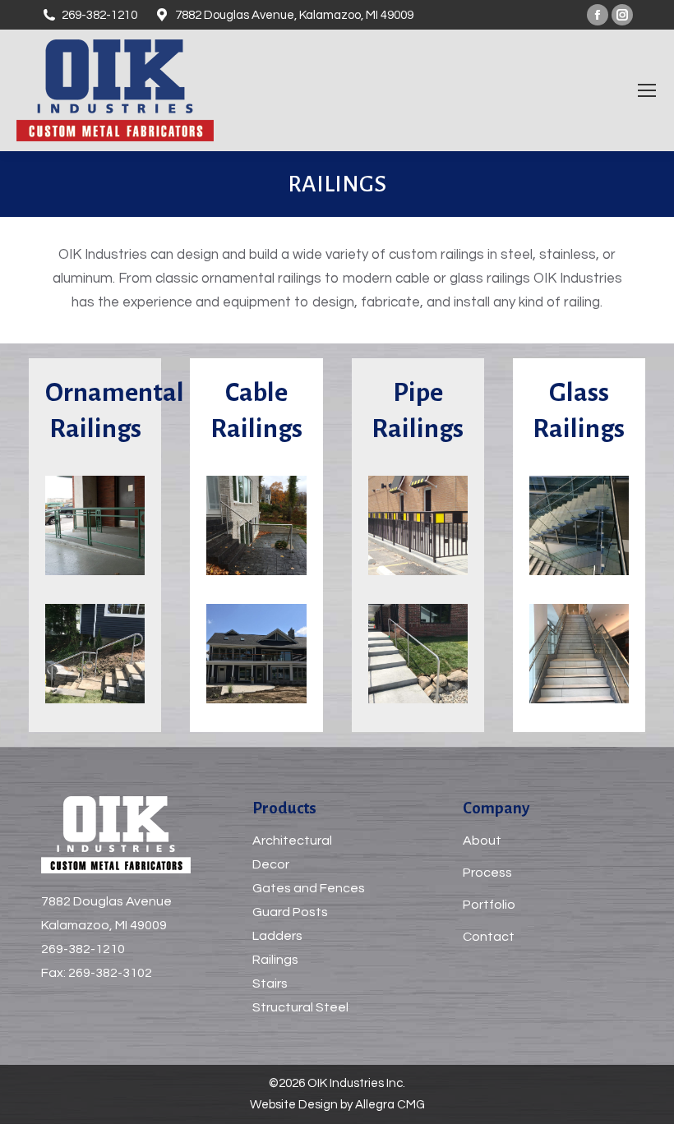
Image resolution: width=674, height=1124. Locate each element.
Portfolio (489, 904)
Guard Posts (290, 912)
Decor (270, 864)
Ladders (277, 935)
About (482, 840)
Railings (275, 959)
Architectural (292, 840)
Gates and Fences (308, 888)
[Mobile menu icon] (647, 90)
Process (487, 872)
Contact (489, 936)
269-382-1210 (83, 949)
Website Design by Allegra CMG (337, 1105)
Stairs (270, 983)
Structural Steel (300, 1007)
